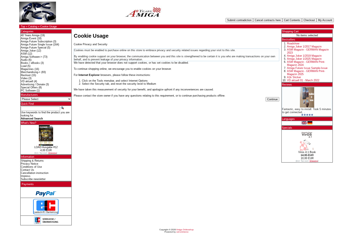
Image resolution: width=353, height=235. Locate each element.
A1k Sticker (294, 77)
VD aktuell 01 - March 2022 (303, 80)
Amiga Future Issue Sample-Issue (307, 68)
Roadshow (293, 43)
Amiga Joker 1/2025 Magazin (304, 58)
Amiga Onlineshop (185, 229)
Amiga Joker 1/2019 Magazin (304, 55)
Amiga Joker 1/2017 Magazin (304, 46)
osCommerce (182, 232)
